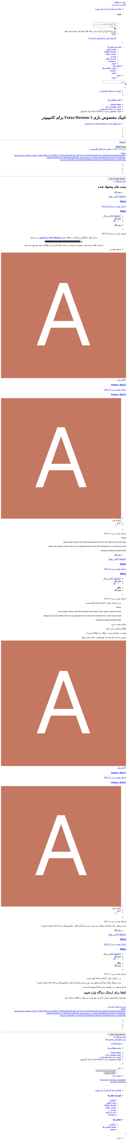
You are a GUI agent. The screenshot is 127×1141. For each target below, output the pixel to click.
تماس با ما (116, 1076)
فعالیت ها (117, 66)
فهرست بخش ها (114, 47)
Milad (123, 211)
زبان (119, 1068)
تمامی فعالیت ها (109, 68)
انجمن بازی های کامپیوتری (100, 149)
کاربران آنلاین (110, 59)
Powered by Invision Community (113, 1080)
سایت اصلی (111, 49)
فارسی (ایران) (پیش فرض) (106, 1070)
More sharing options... (117, 179)
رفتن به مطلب (120, 2)
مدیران (113, 56)
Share (123, 153)
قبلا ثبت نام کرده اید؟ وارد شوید (107, 9)
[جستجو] (125, 87)
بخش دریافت (110, 54)
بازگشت (112, 1100)
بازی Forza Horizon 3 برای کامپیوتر (52, 238)
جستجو (113, 70)
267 (114, 221)
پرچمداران (112, 61)
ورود (113, 34)
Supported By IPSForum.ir (118, 1082)
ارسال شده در (114, 206)
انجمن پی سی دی (119, 4)
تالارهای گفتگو (110, 51)
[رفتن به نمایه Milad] (122, 142)
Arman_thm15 (118, 384)
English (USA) (110, 1073)
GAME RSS (116, 1044)
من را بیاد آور (110, 31)
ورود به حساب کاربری (117, 1007)
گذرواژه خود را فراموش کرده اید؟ (102, 38)
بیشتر (113, 63)
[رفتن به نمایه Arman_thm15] (63, 377)
